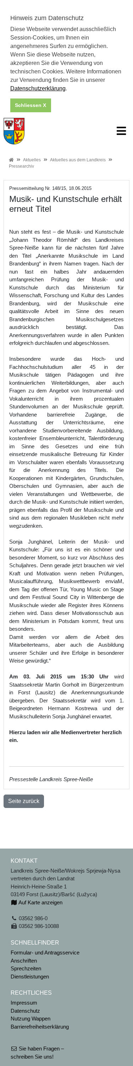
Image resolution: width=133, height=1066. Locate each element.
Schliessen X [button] (30, 105)
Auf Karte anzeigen (39, 902)
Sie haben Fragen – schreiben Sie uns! (37, 1053)
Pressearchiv (21, 166)
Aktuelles (32, 159)
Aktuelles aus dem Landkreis (78, 159)
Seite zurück (23, 801)
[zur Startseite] (14, 130)
